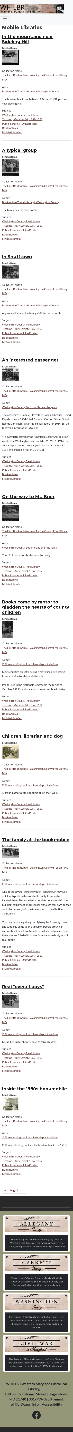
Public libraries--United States (20, 123)
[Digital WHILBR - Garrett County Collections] (36, 1263)
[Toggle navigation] (5, 19)
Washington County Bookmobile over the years (29, 407)
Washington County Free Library (21, 114)
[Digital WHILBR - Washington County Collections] (36, 1302)
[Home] (32, 8)
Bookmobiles (10, 127)
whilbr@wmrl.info (25, 1404)
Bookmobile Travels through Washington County (30, 91)
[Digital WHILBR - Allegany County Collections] (36, 1224)
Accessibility (52, 1404)
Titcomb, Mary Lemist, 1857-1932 (22, 119)
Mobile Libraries (12, 132)
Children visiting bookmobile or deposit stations (30, 664)
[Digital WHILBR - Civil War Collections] (36, 1344)
